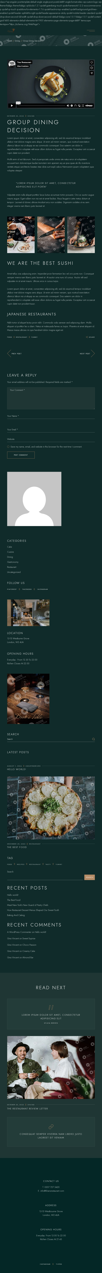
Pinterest (12, 589)
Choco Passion (29, 944)
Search (10, 871)
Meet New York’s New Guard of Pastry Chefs (27, 905)
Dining (17, 40)
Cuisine (10, 551)
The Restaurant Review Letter (27, 1108)
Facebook (27, 589)
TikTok (59, 1264)
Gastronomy (12, 562)
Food (9, 337)
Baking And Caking (16, 915)
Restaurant (21, 337)
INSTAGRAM (45, 1264)
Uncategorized (14, 572)
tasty (48, 864)
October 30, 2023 (15, 116)
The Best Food (17, 847)
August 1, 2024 (14, 766)
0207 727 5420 (52, 1187)
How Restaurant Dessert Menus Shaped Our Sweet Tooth (33, 910)
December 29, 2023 (16, 844)
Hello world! (16, 769)
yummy (34, 337)
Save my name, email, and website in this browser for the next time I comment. (46, 446)
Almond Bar (27, 957)
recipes (20, 864)
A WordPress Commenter (19, 932)
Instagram (42, 589)
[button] (13, 1067)
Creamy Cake (28, 951)
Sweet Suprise (28, 938)
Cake (9, 546)
